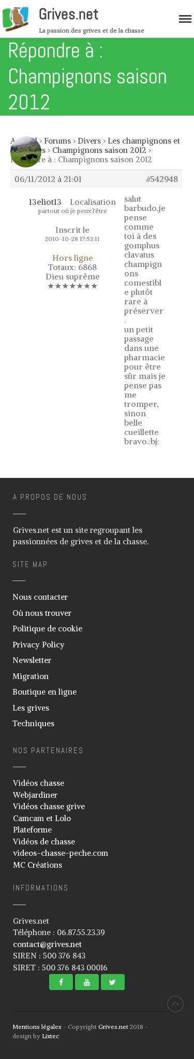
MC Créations (37, 865)
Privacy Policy (38, 644)
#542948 (162, 178)
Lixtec (50, 1036)
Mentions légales (37, 1026)
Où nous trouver (41, 613)
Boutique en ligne (44, 692)
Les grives (30, 708)
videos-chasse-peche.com (60, 853)
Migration (30, 676)
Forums (57, 141)
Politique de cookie (47, 628)
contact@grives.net (47, 944)
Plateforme (32, 830)
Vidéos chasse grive (49, 806)
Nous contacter (40, 597)
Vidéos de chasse (44, 841)
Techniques (33, 723)
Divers (89, 141)
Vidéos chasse (38, 783)
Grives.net (69, 14)
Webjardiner (35, 795)
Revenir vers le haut (175, 1004)
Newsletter (31, 660)
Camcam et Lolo (42, 818)
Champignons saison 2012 (99, 150)
